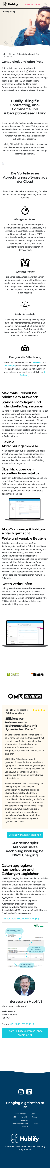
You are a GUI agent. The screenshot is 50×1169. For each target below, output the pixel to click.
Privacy (25, 1126)
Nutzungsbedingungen (21, 1123)
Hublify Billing (9, 12)
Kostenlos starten (32, 4)
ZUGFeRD (37, 362)
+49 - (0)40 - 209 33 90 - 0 (22, 1024)
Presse (34, 1117)
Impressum (25, 1120)
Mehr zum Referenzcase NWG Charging (20, 918)
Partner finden (20, 1114)
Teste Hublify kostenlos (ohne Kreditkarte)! (25, 1032)
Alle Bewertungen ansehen (25, 834)
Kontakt (24, 1117)
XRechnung (10, 365)
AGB (35, 1123)
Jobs (33, 1114)
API (14, 1117)
